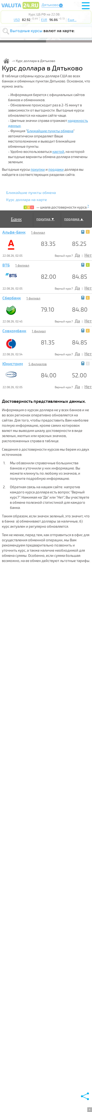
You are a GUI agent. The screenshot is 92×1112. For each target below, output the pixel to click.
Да (77, 255)
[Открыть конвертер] (82, 232)
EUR (44, 20)
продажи (56, 169)
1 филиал (38, 233)
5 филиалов (38, 364)
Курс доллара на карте (26, 200)
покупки (38, 169)
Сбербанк (11, 298)
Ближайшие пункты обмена (50, 131)
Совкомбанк (14, 331)
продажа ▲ (74, 219)
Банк (16, 219)
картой (58, 152)
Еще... (72, 20)
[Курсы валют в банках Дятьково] (20, 9)
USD (17, 20)
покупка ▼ (45, 219)
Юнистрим (12, 364)
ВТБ (6, 265)
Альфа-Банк (13, 232)
